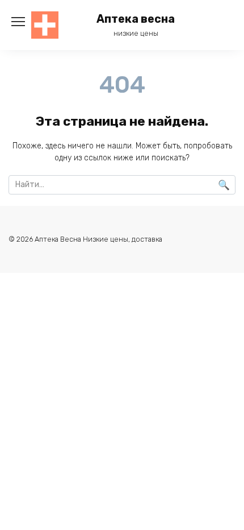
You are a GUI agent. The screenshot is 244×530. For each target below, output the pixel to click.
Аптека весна (135, 19)
